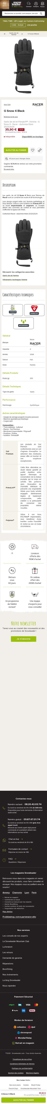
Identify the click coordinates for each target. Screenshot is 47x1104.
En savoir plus (9, 169)
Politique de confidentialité (22, 1068)
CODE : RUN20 (17, 25)
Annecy (6, 893)
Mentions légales (32, 1073)
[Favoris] (32, 150)
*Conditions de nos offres (22, 1059)
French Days (13, 1088)
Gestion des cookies (16, 1073)
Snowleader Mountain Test (31, 1088)
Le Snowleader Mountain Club (16, 941)
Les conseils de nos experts (15, 936)
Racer (7, 105)
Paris (34, 893)
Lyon (27, 893)
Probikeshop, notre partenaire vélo (19, 917)
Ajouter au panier (16, 150)
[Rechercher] (43, 11)
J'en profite (32, 25)
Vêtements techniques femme (15, 280)
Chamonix (17, 893)
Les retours (8, 952)
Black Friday (35, 1085)
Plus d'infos (7, 912)
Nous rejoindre (9, 986)
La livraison (7, 947)
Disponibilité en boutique (32, 137)
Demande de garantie (12, 958)
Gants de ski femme (13, 34)
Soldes (26, 1085)
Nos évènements (10, 975)
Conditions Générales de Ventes (22, 1064)
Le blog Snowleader (11, 980)
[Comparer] (40, 150)
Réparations (8, 964)
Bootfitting (7, 969)
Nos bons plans (15, 1085)
